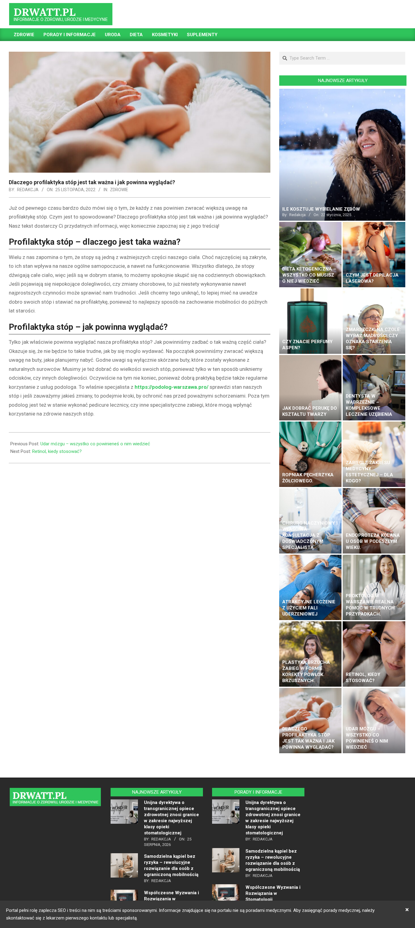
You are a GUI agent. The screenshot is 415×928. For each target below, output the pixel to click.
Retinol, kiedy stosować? (57, 451)
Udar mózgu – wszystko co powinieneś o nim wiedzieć (95, 444)
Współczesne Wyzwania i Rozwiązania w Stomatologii (171, 899)
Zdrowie (119, 189)
